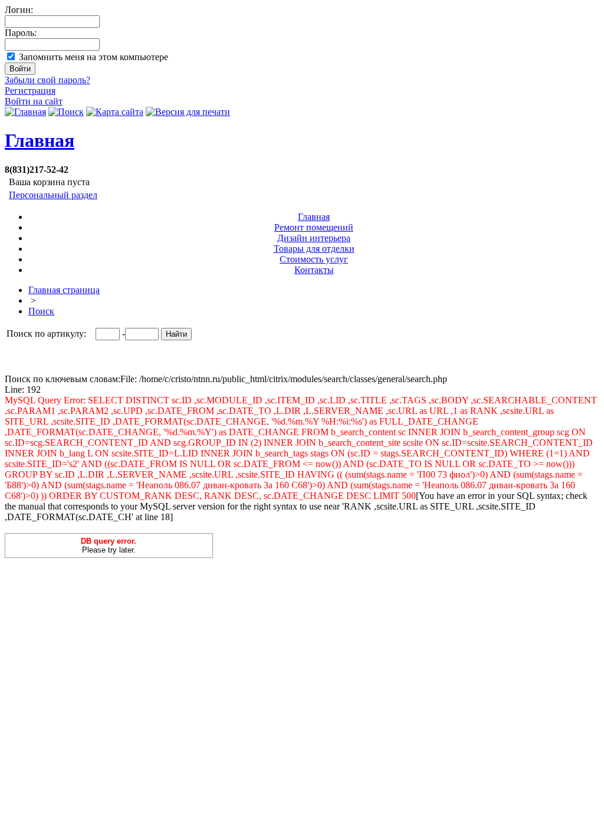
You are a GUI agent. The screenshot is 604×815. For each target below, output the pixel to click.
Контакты (314, 270)
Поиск (41, 311)
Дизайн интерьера (313, 238)
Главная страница (64, 290)
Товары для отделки (314, 249)
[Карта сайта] (114, 112)
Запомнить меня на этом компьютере (93, 57)
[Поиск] (66, 112)
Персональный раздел (53, 195)
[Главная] (25, 112)
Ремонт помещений (313, 227)
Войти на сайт (34, 101)
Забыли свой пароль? (47, 80)
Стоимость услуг (314, 259)
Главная (39, 140)
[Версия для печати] (188, 112)
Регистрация (30, 91)
